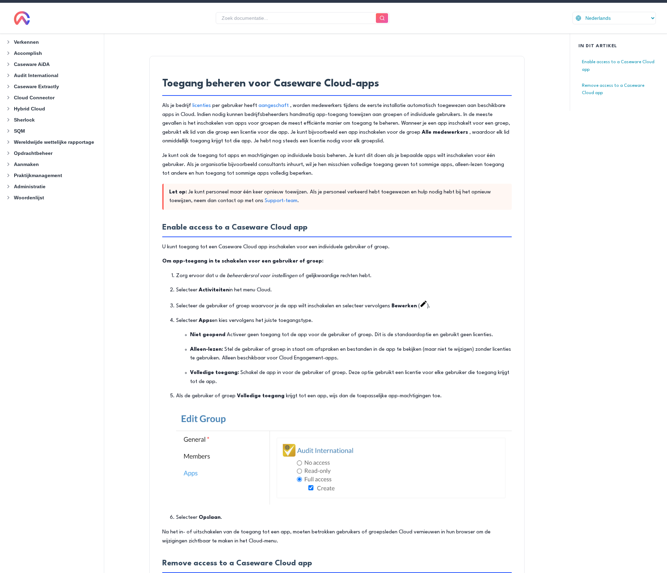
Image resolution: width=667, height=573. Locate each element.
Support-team (281, 201)
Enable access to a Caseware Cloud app (618, 66)
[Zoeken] (382, 18)
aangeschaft (273, 105)
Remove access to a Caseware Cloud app (613, 89)
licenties (201, 105)
